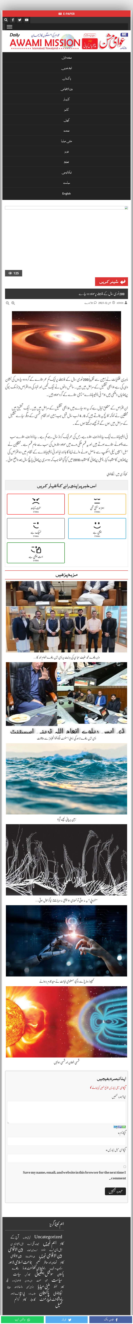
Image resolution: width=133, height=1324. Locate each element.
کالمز (66, 110)
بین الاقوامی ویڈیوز (30, 1256)
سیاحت (17, 1274)
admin (120, 303)
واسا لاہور (18, 1287)
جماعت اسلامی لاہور (20, 1262)
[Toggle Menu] (9, 26)
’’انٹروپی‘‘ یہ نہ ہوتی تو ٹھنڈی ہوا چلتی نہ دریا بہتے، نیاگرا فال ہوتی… (66, 900)
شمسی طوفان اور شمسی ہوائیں (66, 1062)
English (66, 194)
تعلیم (66, 162)
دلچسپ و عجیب (56, 1268)
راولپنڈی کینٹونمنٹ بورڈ (34, 1268)
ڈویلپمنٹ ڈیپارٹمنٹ (50, 1299)
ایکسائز (43, 1250)
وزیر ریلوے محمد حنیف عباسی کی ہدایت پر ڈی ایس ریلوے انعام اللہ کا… (66, 657)
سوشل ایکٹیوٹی (44, 1274)
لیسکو (55, 1287)
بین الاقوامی (66, 89)
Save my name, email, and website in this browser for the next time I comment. (74, 1175)
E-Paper (69, 13)
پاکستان (66, 79)
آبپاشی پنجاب (26, 1237)
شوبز (66, 152)
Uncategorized (48, 1237)
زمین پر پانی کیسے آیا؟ (66, 819)
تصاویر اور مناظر (50, 1262)
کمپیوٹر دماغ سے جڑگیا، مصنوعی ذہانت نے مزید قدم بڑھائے (66, 981)
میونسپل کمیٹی (30, 1287)
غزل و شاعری (29, 1281)
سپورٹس (28, 1274)
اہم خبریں (66, 68)
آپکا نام (122, 1132)
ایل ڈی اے (55, 1250)
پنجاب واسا (32, 1294)
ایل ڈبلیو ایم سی (17, 1244)
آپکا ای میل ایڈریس (116, 1149)
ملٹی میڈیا (66, 141)
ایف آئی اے (33, 1244)
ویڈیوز (9, 1287)
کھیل (66, 121)
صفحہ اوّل (66, 58)
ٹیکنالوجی (66, 173)
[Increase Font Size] (13, 303)
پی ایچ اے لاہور (18, 1293)
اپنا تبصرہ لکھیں (119, 1096)
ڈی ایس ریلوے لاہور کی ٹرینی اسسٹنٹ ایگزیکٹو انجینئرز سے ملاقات (66, 738)
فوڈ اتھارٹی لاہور (16, 1281)
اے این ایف (32, 1250)
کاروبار (66, 100)
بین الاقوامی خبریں (50, 1255)
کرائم (16, 1299)
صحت (66, 131)
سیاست (66, 183)
